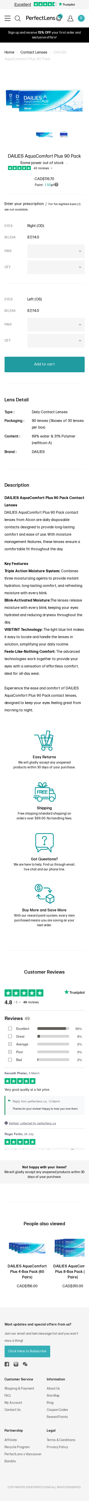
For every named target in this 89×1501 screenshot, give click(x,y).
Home (10, 52)
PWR (8, 251)
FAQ (8, 1396)
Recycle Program (17, 1447)
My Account (13, 1403)
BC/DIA (10, 237)
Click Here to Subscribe (27, 1351)
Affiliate (11, 1440)
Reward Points (57, 1417)
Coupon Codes (57, 1410)
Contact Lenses (34, 52)
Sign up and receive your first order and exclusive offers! (44, 35)
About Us (53, 1388)
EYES (9, 226)
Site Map (53, 1396)
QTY (8, 267)
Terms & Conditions (61, 1440)
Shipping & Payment (19, 1388)
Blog (50, 1403)
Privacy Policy (57, 1447)
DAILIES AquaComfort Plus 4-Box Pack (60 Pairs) (27, 1272)
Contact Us (13, 1410)
